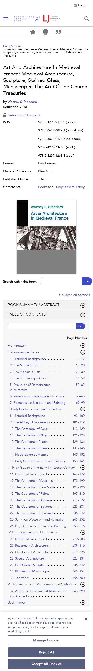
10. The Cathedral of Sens (28, 429)
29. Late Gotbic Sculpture (28, 565)
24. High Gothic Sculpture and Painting (38, 526)
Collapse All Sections (74, 295)
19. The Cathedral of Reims (29, 494)
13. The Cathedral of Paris (28, 448)
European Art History (69, 187)
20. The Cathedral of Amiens (30, 500)
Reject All (46, 652)
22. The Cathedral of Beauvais (31, 513)
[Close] (86, 619)
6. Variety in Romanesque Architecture (37, 396)
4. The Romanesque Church (29, 378)
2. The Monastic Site (24, 365)
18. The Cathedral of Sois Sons (32, 487)
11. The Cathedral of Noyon (30, 435)
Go (87, 281)
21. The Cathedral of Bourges (31, 506)
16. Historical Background (28, 474)
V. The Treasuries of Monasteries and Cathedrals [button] (42, 584)
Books (42, 187)
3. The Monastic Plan (25, 372)
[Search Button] (86, 18)
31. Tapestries (19, 578)
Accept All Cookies (46, 664)
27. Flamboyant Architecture (30, 552)
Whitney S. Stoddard (22, 102)
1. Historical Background (27, 359)
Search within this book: (20, 281)
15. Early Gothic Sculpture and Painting (38, 461)
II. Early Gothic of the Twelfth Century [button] (35, 409)
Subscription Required (24, 115)
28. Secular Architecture (27, 558)
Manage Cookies (46, 640)
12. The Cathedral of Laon (29, 442)
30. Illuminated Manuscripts (30, 571)
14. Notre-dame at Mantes (29, 455)
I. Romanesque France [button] (23, 352)
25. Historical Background (28, 539)
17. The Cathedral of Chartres (31, 481)
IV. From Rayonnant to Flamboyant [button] (32, 532)
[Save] (33, 32)
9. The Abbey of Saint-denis (30, 422)
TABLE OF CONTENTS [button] (26, 314)
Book (18, 46)
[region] (46, 641)
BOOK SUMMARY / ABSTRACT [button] (33, 305)
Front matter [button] (17, 345)
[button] (45, 32)
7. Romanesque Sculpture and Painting (37, 403)
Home (7, 46)
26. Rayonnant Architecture (29, 545)
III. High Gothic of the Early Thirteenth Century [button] (41, 467)
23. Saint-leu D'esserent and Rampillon (37, 519)
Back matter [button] (16, 602)
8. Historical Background (27, 416)
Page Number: (77, 338)
